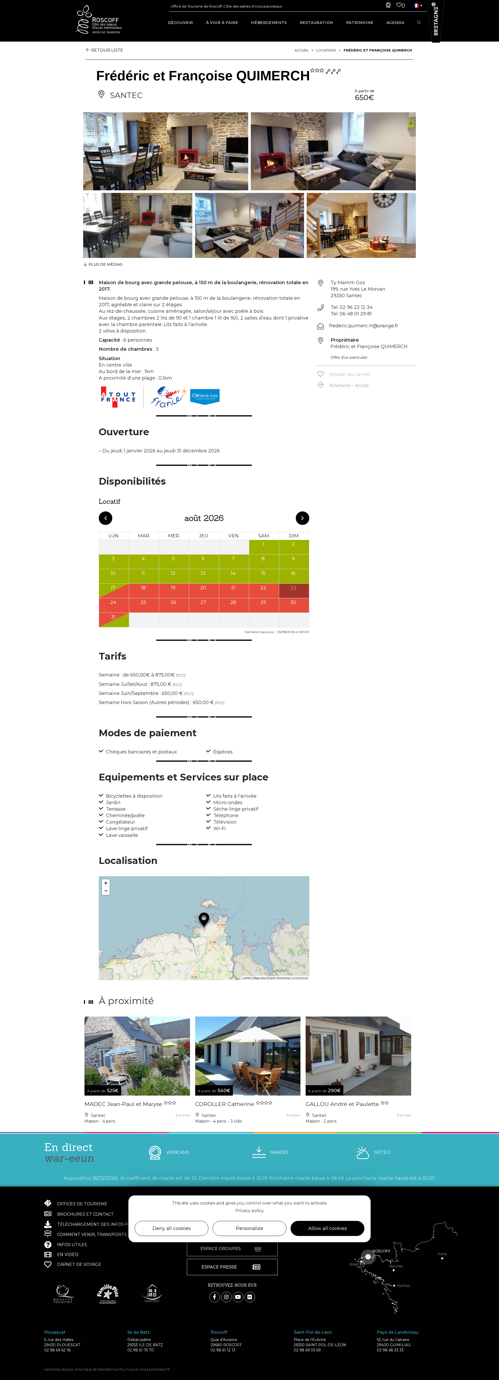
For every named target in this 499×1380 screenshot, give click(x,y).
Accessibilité (159, 1369)
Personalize (249, 1228)
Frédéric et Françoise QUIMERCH (378, 50)
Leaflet (246, 978)
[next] (302, 518)
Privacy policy (249, 1210)
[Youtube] (238, 1297)
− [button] (106, 890)
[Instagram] (226, 1297)
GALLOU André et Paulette (343, 1104)
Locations (326, 50)
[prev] (105, 518)
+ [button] (106, 883)
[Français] (416, 6)
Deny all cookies (172, 1228)
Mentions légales (58, 1369)
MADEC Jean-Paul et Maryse (124, 1104)
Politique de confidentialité (99, 1369)
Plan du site (136, 1369)
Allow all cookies (327, 1228)
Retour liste (107, 50)
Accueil (302, 50)
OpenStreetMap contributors (288, 978)
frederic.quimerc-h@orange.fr (363, 326)
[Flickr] (250, 1297)
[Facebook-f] (214, 1297)
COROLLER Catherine (225, 1104)
